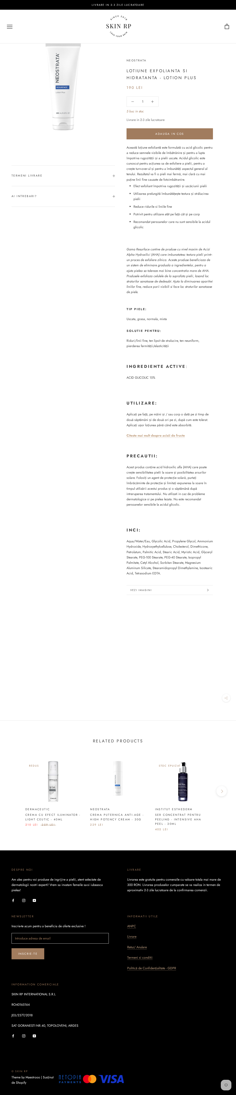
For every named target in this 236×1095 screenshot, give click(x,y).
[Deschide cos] (227, 26)
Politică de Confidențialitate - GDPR (151, 968)
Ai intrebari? (24, 196)
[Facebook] (13, 900)
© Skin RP (20, 1071)
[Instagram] (23, 900)
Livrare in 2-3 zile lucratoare (118, 5)
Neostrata (137, 60)
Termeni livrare (27, 176)
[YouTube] (34, 900)
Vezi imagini (141, 590)
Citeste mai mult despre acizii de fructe (156, 435)
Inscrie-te (28, 954)
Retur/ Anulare (137, 947)
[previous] (14, 791)
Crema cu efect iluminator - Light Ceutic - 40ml (53, 817)
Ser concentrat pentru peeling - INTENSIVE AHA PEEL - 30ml (178, 819)
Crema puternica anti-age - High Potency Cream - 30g (117, 817)
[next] (221, 791)
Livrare (131, 936)
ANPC (131, 926)
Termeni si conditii (140, 957)
